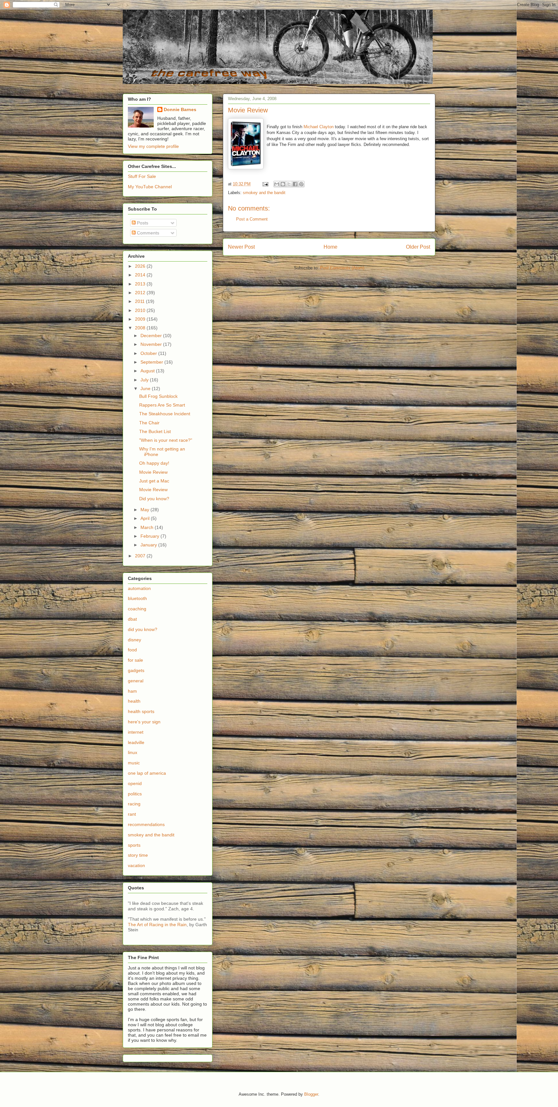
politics (135, 793)
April (145, 518)
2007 (141, 555)
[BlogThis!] (283, 184)
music (134, 762)
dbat (132, 619)
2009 (141, 319)
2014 (141, 274)
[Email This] (277, 184)
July (145, 379)
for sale (135, 660)
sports (134, 845)
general (135, 680)
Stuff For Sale (142, 176)
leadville (136, 742)
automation (139, 588)
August (148, 370)
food (132, 649)
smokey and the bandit (264, 192)
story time (138, 855)
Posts (142, 222)
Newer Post (241, 247)
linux (132, 752)
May (145, 509)
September (152, 362)
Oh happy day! (154, 463)
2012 (141, 292)
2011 (140, 301)
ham (132, 691)
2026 (141, 266)
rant (132, 814)
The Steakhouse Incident (164, 413)
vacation (136, 865)
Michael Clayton (319, 126)
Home (330, 247)
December (151, 335)
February (150, 536)
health (134, 701)
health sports (141, 711)
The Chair (149, 422)
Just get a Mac (154, 480)
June (146, 388)
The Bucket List (155, 431)
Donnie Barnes (180, 109)
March (147, 527)
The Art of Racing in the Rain (157, 924)
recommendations (146, 824)
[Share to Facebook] (295, 184)
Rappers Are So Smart (162, 405)
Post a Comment (252, 219)
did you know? (142, 629)
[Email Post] (265, 183)
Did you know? (154, 498)
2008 (141, 327)
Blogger (311, 1094)
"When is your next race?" (165, 440)
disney (134, 639)
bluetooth (137, 598)
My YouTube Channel (150, 186)
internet (135, 732)
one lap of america (147, 773)
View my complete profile (153, 146)
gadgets (136, 670)
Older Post (418, 247)
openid (135, 783)
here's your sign (144, 721)
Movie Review (153, 472)
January (149, 544)
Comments (147, 232)
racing (134, 803)
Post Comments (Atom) (342, 267)
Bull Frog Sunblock (158, 396)
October (149, 353)
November (151, 344)
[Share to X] (289, 184)
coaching (137, 608)
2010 (141, 310)
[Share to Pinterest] (301, 184)
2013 (141, 283)
